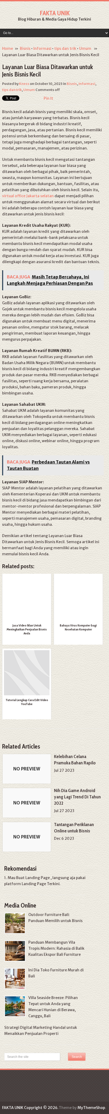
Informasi (42, 48)
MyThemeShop (91, 1107)
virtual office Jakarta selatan (28, 196)
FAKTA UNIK (55, 13)
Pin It (48, 98)
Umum (85, 48)
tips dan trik (65, 48)
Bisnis (25, 48)
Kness (24, 83)
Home (7, 48)
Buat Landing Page (33, 877)
